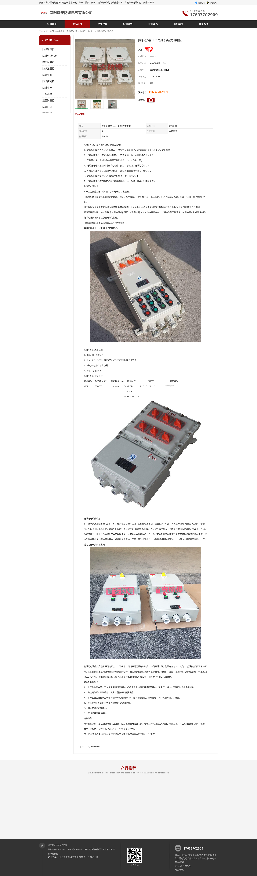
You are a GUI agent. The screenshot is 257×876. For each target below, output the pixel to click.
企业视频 (102, 24)
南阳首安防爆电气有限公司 (100, 849)
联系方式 (203, 24)
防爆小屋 (47, 88)
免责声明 (74, 857)
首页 (52, 31)
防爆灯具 (47, 107)
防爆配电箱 (72, 31)
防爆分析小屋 (49, 56)
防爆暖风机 (48, 49)
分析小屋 (47, 94)
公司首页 (52, 24)
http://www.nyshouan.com (89, 747)
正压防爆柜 (48, 100)
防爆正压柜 (48, 68)
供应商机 (77, 24)
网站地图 (94, 857)
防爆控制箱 (48, 81)
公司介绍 (128, 24)
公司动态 (153, 24)
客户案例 (178, 24)
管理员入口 (84, 857)
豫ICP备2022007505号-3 (78, 849)
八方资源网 (64, 857)
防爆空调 (47, 75)
